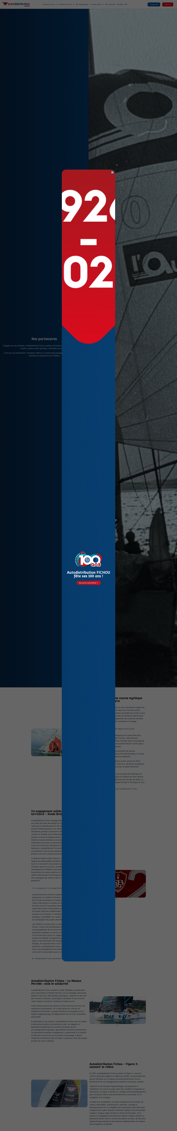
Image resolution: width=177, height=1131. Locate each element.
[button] (112, 172)
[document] (88, 565)
